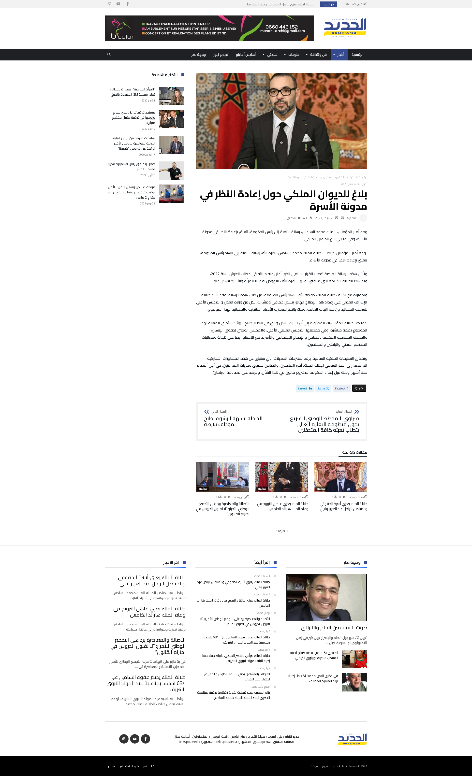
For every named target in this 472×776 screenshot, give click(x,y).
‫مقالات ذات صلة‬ (354, 453)
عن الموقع (150, 766)
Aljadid (351, 218)
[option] (340, 486)
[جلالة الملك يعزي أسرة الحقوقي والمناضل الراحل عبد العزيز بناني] (340, 477)
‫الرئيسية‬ (363, 177)
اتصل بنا (111, 766)
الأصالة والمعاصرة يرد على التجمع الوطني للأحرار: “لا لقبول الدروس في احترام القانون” (222, 508)
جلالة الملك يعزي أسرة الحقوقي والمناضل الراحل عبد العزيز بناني (343, 506)
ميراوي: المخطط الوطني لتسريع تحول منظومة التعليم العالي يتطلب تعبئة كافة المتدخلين (324, 421)
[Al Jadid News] (345, 15)
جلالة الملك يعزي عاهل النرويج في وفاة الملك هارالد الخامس (282, 506)
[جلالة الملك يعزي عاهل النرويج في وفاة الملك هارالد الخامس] (281, 477)
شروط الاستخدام (129, 766)
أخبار (352, 177)
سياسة (321, 489)
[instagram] (109, 4)
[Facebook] (127, 4)
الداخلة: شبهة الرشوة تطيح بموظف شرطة (233, 418)
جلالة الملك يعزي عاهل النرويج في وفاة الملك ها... (280, 4)
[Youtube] (118, 4)
